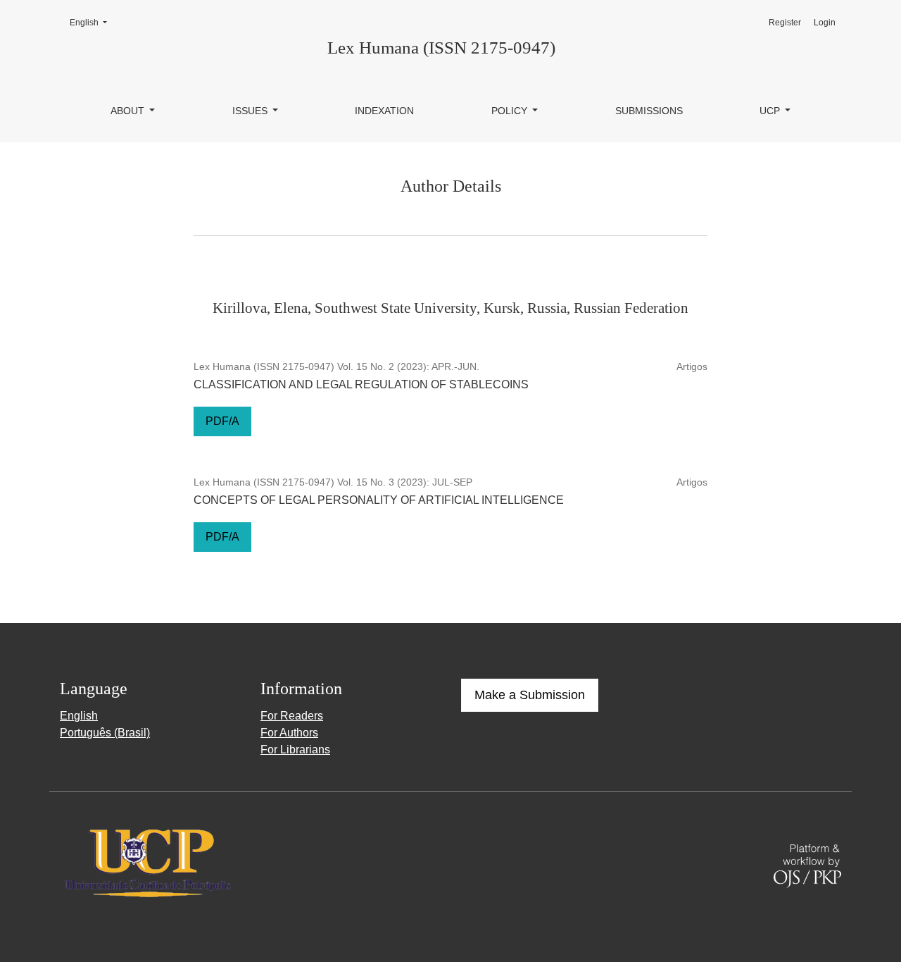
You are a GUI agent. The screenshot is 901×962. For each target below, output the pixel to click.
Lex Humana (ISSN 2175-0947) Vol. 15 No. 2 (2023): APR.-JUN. (336, 366)
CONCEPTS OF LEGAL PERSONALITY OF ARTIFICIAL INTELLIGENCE (379, 500)
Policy (510, 110)
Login (825, 22)
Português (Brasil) (105, 733)
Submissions (649, 110)
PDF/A (222, 421)
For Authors (289, 733)
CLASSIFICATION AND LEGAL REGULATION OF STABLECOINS (361, 384)
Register (785, 22)
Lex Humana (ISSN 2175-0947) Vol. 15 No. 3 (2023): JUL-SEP (333, 482)
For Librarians (295, 750)
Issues (251, 110)
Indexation (384, 110)
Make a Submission (529, 695)
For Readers (291, 716)
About (129, 110)
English (92, 22)
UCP (771, 110)
